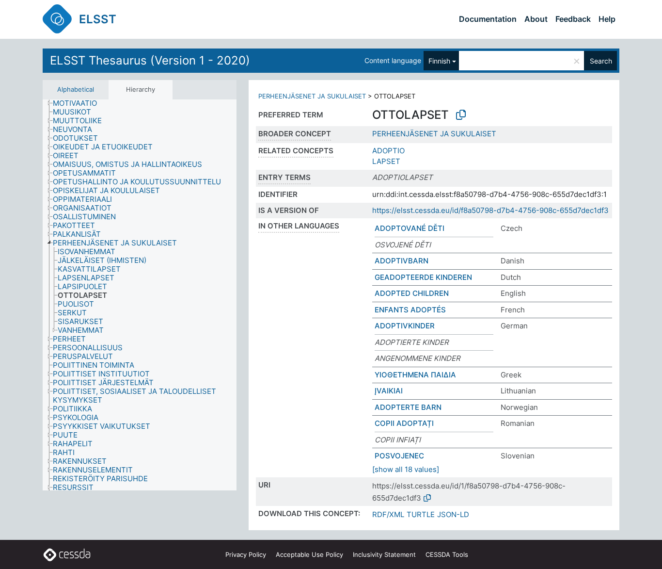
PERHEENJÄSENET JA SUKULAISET (312, 96)
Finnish (439, 61)
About (536, 19)
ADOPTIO (388, 150)
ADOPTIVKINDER (405, 325)
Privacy (245, 554)
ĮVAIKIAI (389, 390)
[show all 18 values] (405, 469)
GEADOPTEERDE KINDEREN (423, 277)
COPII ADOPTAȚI (404, 423)
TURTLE (421, 514)
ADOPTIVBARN (401, 260)
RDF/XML (388, 514)
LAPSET (386, 161)
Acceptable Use (309, 554)
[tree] (139, 294)
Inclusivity (384, 554)
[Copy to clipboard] (461, 115)
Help (607, 19)
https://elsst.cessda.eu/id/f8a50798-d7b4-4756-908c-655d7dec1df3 (490, 210)
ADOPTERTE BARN (408, 407)
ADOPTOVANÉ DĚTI (409, 228)
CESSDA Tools (447, 554)
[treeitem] (79, 103)
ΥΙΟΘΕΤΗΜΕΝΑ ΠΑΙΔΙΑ (415, 374)
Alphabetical (75, 89)
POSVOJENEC (399, 455)
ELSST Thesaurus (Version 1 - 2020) (150, 60)
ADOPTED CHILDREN (412, 293)
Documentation (488, 19)
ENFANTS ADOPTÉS (410, 309)
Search (601, 61)
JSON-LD (453, 514)
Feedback (573, 19)
